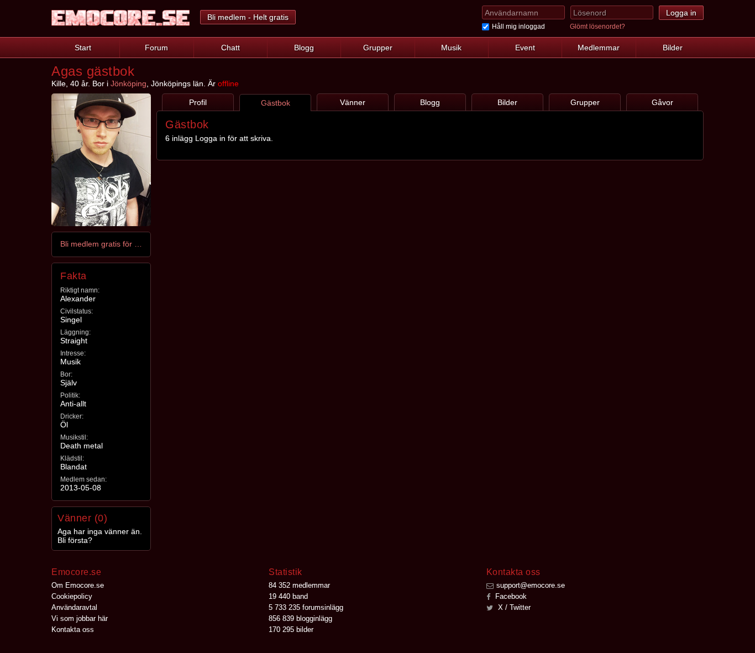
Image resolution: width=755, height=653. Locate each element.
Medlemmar (599, 47)
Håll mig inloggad (518, 26)
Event (525, 47)
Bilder (673, 47)
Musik (451, 47)
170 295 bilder (291, 629)
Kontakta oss (72, 629)
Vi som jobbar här (79, 618)
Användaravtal (74, 607)
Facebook (510, 596)
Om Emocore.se (77, 585)
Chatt (230, 47)
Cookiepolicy (71, 596)
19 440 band (288, 596)
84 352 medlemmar (299, 585)
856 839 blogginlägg (300, 618)
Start (83, 47)
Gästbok (275, 102)
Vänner (352, 102)
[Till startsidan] (120, 18)
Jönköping (128, 83)
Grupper (377, 47)
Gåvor (662, 102)
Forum (156, 47)
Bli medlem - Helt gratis (248, 17)
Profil (198, 102)
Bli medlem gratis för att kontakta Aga (101, 243)
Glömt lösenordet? (597, 26)
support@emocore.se (530, 585)
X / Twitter (513, 607)
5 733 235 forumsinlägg (306, 607)
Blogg (304, 47)
